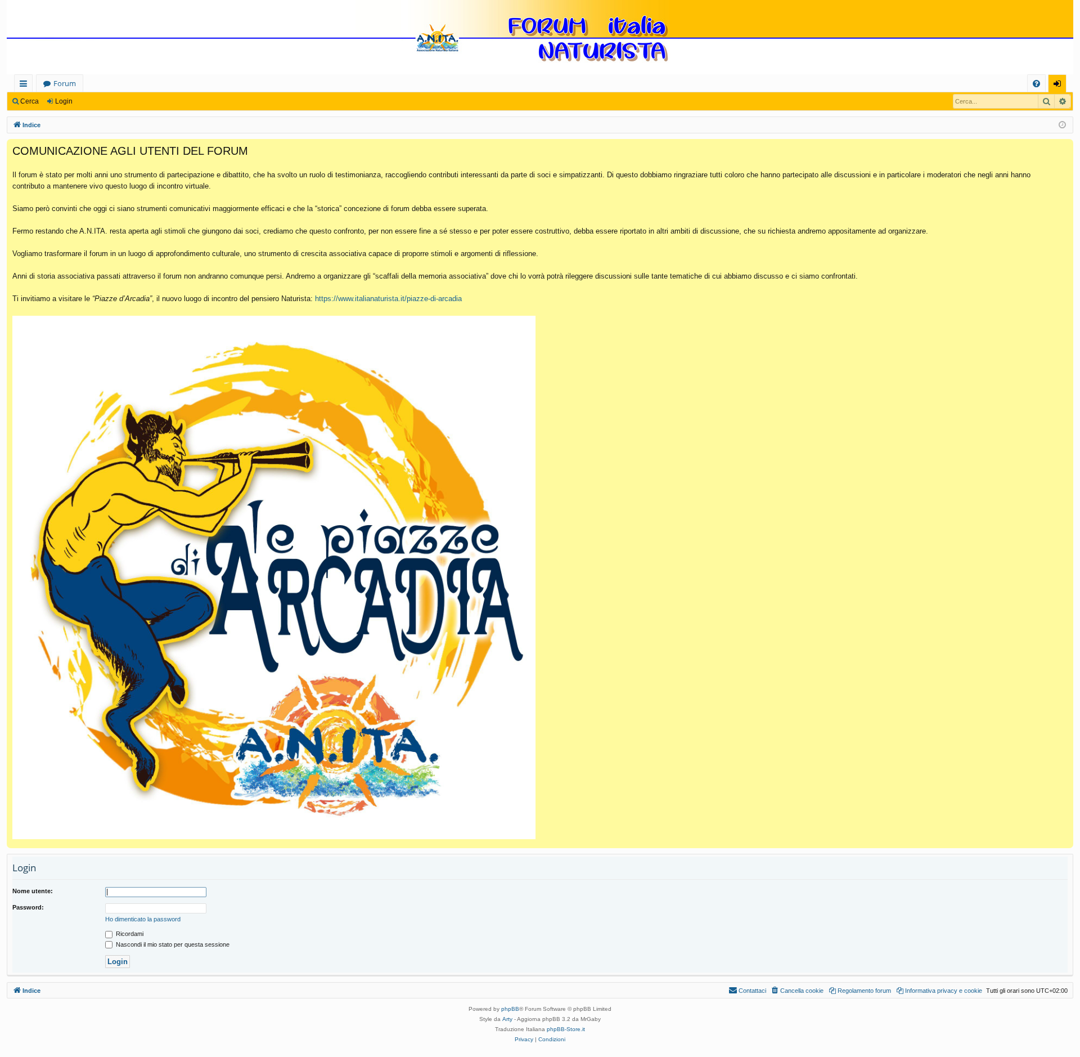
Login (64, 101)
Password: (28, 907)
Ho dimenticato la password (143, 919)
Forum (64, 83)
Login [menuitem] (1059, 85)
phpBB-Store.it (566, 1029)
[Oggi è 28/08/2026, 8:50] (1062, 125)
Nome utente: (32, 891)
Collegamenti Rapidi (25, 85)
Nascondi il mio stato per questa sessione (172, 944)
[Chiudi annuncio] (1064, 148)
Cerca (29, 101)
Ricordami (128, 933)
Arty (507, 1019)
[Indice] (540, 38)
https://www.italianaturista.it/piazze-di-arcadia (388, 298)
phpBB (510, 1009)
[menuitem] (1036, 83)
